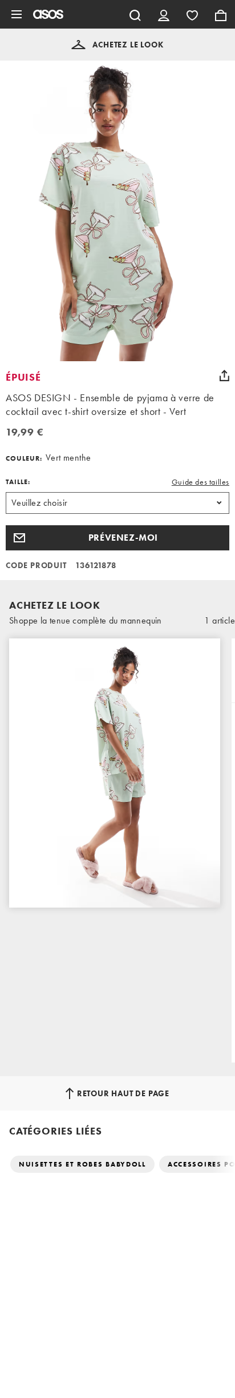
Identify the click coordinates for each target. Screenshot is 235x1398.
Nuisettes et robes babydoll (82, 1164)
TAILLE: (18, 481)
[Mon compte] (163, 14)
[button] (117, 44)
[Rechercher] (135, 14)
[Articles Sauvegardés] (192, 14)
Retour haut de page (123, 1093)
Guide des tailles (200, 482)
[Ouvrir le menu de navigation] (16, 14)
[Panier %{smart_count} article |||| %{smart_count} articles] (220, 14)
